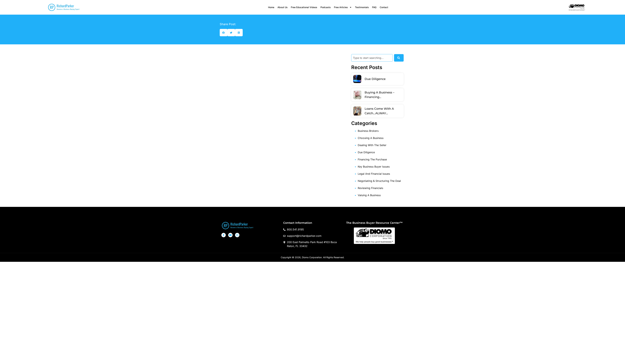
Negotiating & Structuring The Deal (379, 180)
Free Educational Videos (304, 7)
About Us (283, 7)
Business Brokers (368, 130)
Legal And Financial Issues (374, 173)
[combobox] (372, 58)
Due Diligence (375, 79)
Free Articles (341, 7)
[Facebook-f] (223, 235)
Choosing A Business (370, 138)
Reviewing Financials (370, 188)
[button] (223, 32)
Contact (384, 7)
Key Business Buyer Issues (374, 166)
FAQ (374, 7)
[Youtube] (230, 235)
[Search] (399, 58)
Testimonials (362, 7)
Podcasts (325, 7)
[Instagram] (237, 235)
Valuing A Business (369, 195)
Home (271, 7)
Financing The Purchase (372, 159)
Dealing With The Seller (372, 145)
